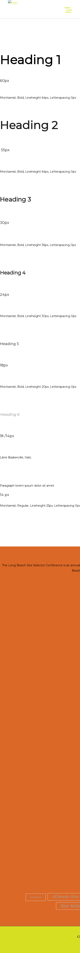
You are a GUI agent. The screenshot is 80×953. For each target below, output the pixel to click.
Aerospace (35, 897)
